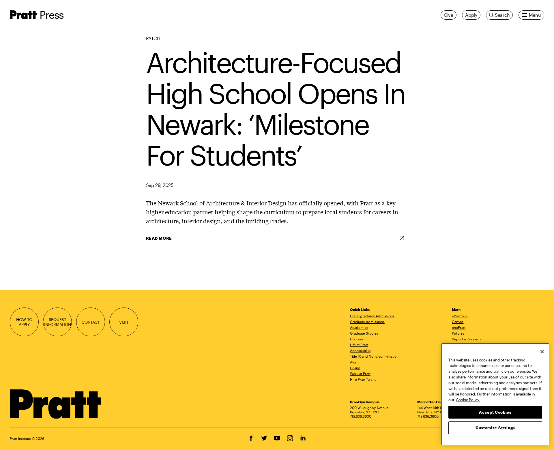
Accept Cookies (495, 412)
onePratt (458, 327)
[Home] (56, 404)
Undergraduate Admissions (372, 316)
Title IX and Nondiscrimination (374, 356)
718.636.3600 (360, 416)
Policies (458, 333)
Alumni (355, 362)
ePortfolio (459, 316)
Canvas (457, 322)
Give (448, 15)
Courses (357, 339)
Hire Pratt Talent (363, 379)
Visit (124, 322)
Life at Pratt (359, 345)
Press (51, 14)
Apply (471, 15)
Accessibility (360, 350)
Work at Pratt (360, 374)
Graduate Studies (364, 333)
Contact (91, 322)
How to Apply (24, 322)
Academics (359, 327)
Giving (355, 368)
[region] (495, 394)
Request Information (57, 322)
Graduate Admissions (367, 322)
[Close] (542, 351)
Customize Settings (495, 427)
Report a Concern (466, 339)
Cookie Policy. (468, 399)
